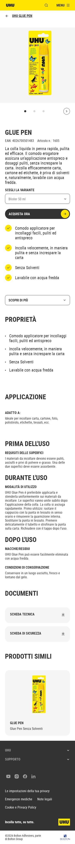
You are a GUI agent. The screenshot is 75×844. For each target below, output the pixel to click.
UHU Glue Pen (22, 16)
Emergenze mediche (18, 799)
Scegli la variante (19, 190)
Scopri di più (18, 300)
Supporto (12, 759)
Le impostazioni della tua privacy (27, 791)
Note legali (44, 799)
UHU (8, 750)
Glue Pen (17, 723)
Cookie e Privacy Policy (20, 807)
